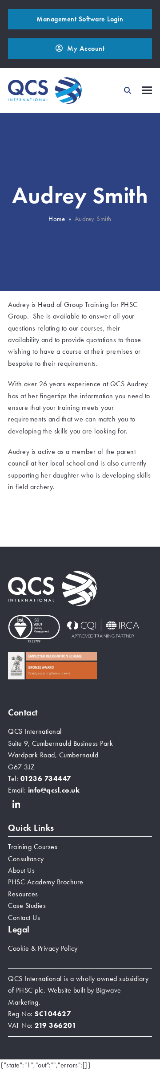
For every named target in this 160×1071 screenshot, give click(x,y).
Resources (23, 894)
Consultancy (26, 858)
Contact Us (24, 917)
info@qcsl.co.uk (54, 790)
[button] (147, 90)
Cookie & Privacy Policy (43, 948)
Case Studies (27, 905)
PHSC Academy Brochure (46, 882)
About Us (21, 870)
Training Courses (32, 846)
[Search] (127, 90)
